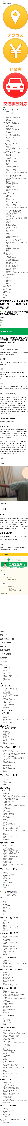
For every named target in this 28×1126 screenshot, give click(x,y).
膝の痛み (8, 190)
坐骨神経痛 (8, 154)
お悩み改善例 (6, 291)
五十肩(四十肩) (9, 128)
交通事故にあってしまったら (13, 259)
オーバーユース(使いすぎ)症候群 (14, 239)
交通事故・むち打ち (11, 254)
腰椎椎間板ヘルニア (11, 158)
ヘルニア (8, 195)
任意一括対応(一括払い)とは (13, 262)
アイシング (8, 285)
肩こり (7, 131)
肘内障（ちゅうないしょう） (13, 138)
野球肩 (7, 125)
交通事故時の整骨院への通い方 (14, 260)
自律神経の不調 (10, 199)
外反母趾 (8, 180)
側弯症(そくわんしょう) (12, 151)
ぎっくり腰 (8, 157)
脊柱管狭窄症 (9, 160)
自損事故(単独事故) (11, 268)
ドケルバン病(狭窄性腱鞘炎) (13, 135)
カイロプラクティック (11, 279)
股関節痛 (8, 163)
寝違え (7, 119)
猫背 (7, 198)
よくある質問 (6, 292)
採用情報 (5, 914)
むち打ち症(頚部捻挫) (11, 257)
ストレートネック (10, 116)
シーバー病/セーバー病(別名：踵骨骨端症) (16, 178)
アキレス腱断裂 (10, 216)
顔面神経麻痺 (9, 120)
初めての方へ (6, 288)
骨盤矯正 (8, 277)
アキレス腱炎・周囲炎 (11, 177)
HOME (3, 631)
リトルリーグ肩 (10, 137)
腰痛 (7, 164)
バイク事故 (8, 256)
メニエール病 (9, 113)
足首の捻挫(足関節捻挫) (12, 189)
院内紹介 (5, 294)
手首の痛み (8, 142)
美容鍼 (7, 282)
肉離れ (7, 201)
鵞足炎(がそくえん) (11, 169)
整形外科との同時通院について (14, 265)
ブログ (4, 297)
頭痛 (7, 114)
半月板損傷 (8, 192)
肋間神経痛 (8, 145)
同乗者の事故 (9, 263)
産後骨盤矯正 (9, 280)
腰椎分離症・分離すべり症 (13, 166)
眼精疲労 (8, 111)
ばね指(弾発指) (9, 126)
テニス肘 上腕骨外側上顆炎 (13, 129)
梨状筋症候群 (9, 155)
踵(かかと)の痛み (10, 181)
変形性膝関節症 (10, 186)
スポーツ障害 (9, 196)
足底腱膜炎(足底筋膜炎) (12, 183)
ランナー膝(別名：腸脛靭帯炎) (13, 175)
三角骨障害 (8, 219)
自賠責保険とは (10, 269)
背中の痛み (8, 146)
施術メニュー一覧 (7, 289)
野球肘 (7, 140)
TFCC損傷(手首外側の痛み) (13, 134)
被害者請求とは (10, 271)
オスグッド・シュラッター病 (13, 170)
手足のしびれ (9, 132)
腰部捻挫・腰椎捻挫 (11, 266)
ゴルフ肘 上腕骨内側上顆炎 (13, 123)
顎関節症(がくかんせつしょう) (13, 117)
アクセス (3, 635)
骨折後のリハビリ (10, 283)
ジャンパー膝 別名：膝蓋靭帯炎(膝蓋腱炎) (14, 753)
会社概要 (5, 295)
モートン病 (8, 187)
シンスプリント (10, 184)
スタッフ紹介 (6, 286)
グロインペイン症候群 (11, 161)
